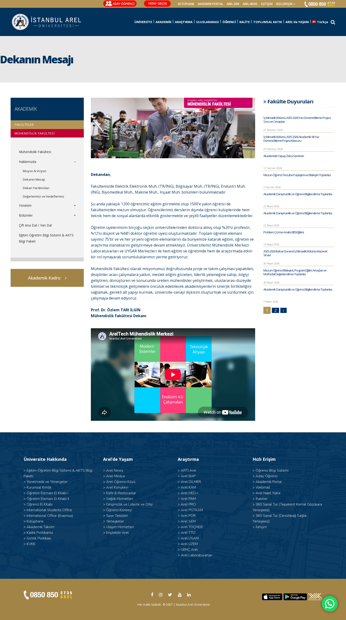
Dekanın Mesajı (34, 179)
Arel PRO (188, 504)
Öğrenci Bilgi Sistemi (272, 470)
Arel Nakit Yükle (268, 493)
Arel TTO (188, 532)
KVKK (31, 544)
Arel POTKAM (192, 510)
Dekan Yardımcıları (36, 188)
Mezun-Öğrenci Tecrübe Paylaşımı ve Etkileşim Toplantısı (297, 175)
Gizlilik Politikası (39, 538)
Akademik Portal (269, 481)
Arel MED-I (189, 493)
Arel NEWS (250, 4)
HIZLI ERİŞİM (284, 4)
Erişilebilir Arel (117, 532)
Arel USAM (190, 538)
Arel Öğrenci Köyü (120, 481)
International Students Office (49, 510)
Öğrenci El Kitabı (39, 504)
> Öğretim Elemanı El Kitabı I (46, 493)
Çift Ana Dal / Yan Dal (35, 225)
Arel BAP (188, 476)
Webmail (263, 487)
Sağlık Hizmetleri (119, 498)
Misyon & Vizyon (34, 171)
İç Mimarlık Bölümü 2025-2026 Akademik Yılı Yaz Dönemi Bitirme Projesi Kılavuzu (291, 139)
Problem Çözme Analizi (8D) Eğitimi (283, 232)
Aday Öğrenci (267, 476)
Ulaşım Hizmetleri (120, 527)
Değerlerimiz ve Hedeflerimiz (43, 196)
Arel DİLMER (191, 481)
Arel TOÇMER (192, 527)
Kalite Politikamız (40, 532)
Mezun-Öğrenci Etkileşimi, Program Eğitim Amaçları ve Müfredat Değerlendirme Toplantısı (294, 272)
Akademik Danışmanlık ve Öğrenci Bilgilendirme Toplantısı (297, 194)
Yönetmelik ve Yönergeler (47, 481)
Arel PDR (188, 515)
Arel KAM (188, 487)
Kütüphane (35, 521)
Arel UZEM (189, 544)
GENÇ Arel (189, 549)
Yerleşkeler (115, 521)
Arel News (114, 470)
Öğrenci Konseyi (119, 510)
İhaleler (262, 498)
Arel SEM (233, 4)
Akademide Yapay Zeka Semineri (283, 156)
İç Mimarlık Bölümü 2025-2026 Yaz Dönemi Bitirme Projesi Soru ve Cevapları (297, 120)
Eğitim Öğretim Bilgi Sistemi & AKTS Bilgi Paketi (46, 238)
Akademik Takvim (40, 527)
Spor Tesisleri (117, 515)
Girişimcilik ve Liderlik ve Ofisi (129, 504)
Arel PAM (188, 498)
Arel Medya (115, 476)
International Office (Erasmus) (50, 515)
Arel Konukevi (117, 487)
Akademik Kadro (44, 278)
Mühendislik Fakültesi (35, 152)
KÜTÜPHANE (186, 4)
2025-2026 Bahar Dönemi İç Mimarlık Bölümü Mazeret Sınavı (295, 253)
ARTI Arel (188, 470)
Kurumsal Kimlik (39, 487)
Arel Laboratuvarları (196, 555)
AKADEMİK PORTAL (210, 4)
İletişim (267, 4)
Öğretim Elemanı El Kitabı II (48, 498)
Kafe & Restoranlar (121, 493)
